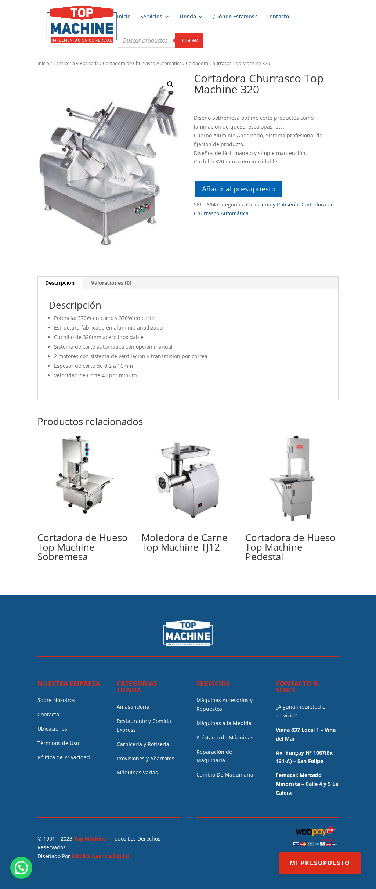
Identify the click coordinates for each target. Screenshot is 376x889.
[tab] (60, 283)
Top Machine (90, 838)
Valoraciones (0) (111, 282)
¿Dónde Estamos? (235, 17)
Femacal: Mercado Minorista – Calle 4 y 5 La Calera (307, 783)
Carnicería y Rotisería (76, 63)
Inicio (124, 17)
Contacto (277, 17)
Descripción (60, 282)
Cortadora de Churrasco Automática (142, 63)
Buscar (189, 40)
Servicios (151, 17)
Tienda (187, 17)
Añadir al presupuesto (238, 189)
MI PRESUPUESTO (320, 863)
